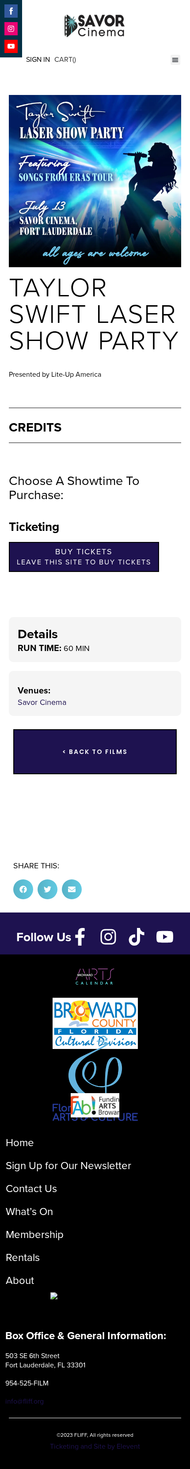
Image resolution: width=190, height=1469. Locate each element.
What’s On (29, 1211)
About (20, 1280)
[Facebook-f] (80, 937)
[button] (176, 60)
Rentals (23, 1257)
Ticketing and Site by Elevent (95, 1446)
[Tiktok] (136, 937)
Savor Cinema (42, 702)
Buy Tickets (84, 556)
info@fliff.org (24, 1401)
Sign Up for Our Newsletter (68, 1166)
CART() (65, 59)
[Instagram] (108, 937)
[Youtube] (165, 937)
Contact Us (31, 1188)
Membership (35, 1234)
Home (20, 1143)
